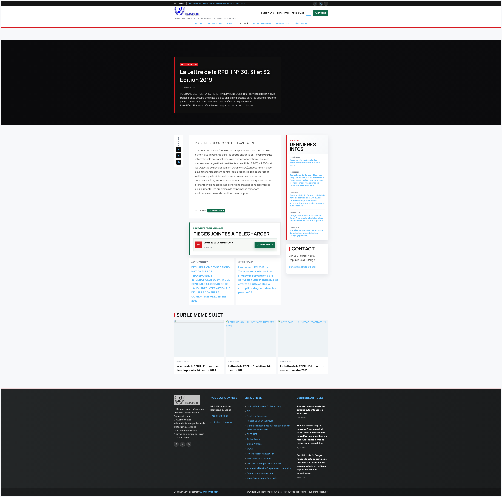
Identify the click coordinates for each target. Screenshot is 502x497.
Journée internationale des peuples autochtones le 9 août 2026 (217, 3)
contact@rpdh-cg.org (302, 266)
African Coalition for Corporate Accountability (269, 468)
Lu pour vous (282, 23)
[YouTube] (326, 4)
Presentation (268, 13)
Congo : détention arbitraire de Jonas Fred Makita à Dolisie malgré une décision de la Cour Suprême (306, 218)
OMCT (250, 448)
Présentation (215, 23)
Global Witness (254, 443)
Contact (320, 13)
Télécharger (266, 245)
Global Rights (253, 439)
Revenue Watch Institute (259, 458)
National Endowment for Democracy (264, 406)
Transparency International (260, 473)
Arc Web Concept (209, 491)
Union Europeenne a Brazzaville (262, 478)
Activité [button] (244, 23)
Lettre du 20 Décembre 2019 (218, 242)
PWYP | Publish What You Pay (260, 453)
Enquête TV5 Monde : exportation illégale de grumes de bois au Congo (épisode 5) (307, 233)
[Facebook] (315, 4)
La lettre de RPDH (262, 23)
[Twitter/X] (321, 4)
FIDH (249, 411)
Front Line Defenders (257, 416)
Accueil (199, 23)
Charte (231, 23)
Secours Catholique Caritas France (264, 463)
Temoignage (298, 13)
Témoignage (301, 23)
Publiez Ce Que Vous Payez (260, 420)
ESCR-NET (252, 434)
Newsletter (283, 13)
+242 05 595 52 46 (219, 416)
